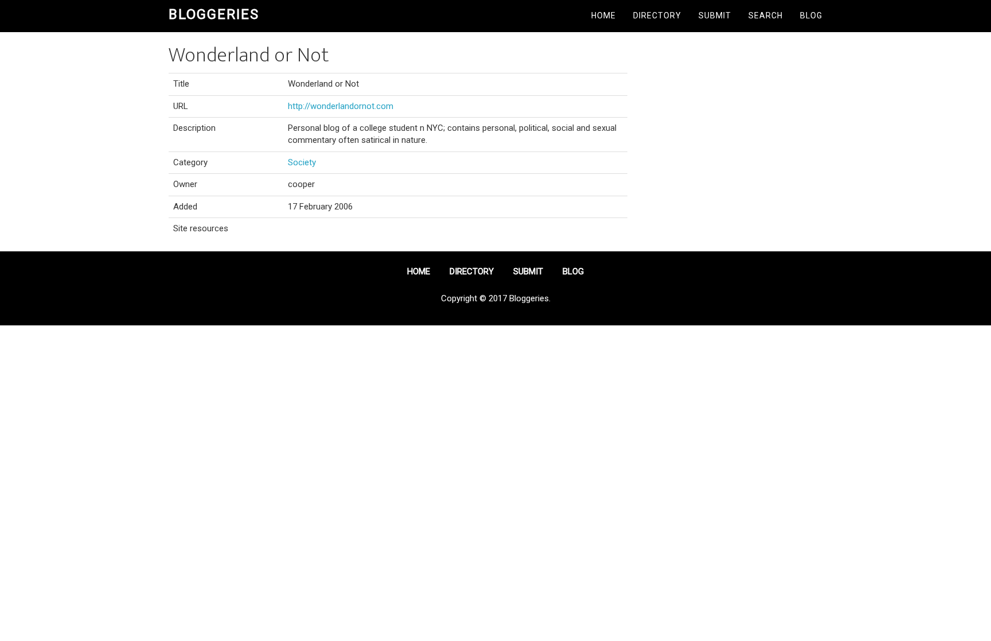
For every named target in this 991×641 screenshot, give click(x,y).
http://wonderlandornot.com (340, 106)
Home (603, 15)
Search (765, 15)
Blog (811, 15)
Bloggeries (214, 14)
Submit (715, 15)
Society (302, 162)
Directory (657, 15)
